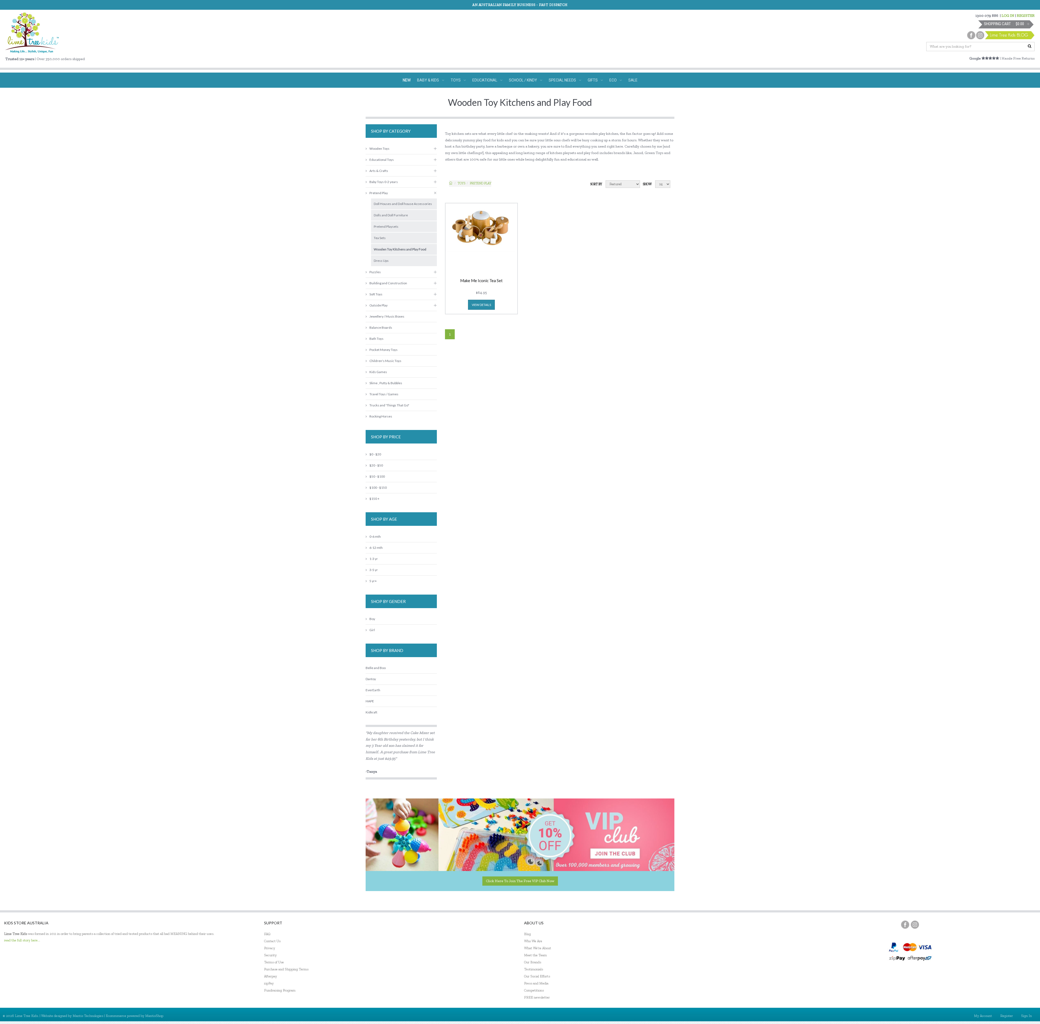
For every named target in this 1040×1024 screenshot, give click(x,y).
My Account (983, 1016)
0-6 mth (375, 536)
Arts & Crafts (378, 171)
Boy (372, 619)
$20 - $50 (376, 465)
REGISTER (1026, 15)
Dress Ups (381, 261)
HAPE (370, 701)
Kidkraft (371, 712)
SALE (633, 80)
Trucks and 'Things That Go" (389, 405)
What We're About (537, 948)
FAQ (267, 934)
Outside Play (378, 305)
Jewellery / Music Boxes (386, 316)
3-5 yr (373, 570)
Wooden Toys (379, 148)
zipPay (269, 983)
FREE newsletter (537, 997)
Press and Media (536, 983)
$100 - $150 (378, 487)
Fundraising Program (279, 990)
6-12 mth (376, 548)
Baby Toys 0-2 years (383, 182)
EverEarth (373, 690)
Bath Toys (376, 339)
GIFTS (593, 80)
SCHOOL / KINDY (523, 80)
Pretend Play (480, 183)
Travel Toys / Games (383, 394)
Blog (527, 934)
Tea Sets (380, 238)
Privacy (269, 948)
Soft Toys (375, 294)
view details (481, 304)
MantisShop (154, 1016)
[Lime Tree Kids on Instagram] (915, 925)
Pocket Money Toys (383, 350)
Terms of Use (274, 962)
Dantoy (371, 679)
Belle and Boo (376, 668)
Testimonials (533, 969)
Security (270, 955)
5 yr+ (373, 581)
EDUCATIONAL (484, 80)
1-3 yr (373, 559)
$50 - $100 (377, 476)
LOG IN (1008, 15)
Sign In (1026, 1016)
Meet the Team (535, 955)
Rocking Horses (380, 416)
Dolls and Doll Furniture (391, 215)
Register (1006, 1016)
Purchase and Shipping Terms (286, 969)
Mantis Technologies (88, 1016)
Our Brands (532, 962)
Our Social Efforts (537, 976)
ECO (613, 80)
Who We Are (533, 941)
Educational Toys (381, 160)
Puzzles (375, 272)
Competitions (534, 990)
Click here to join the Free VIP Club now (520, 881)
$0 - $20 (375, 454)
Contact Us (272, 941)
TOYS (456, 80)
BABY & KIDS (428, 80)
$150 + (374, 499)
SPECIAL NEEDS (562, 80)
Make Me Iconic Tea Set (481, 281)
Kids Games (378, 372)
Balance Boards (380, 327)
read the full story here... (22, 940)
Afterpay (270, 976)
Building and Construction (388, 283)
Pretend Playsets (386, 226)
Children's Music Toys (385, 361)
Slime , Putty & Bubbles (385, 383)
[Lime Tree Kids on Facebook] (905, 925)
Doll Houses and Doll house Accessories (403, 204)
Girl (372, 630)
